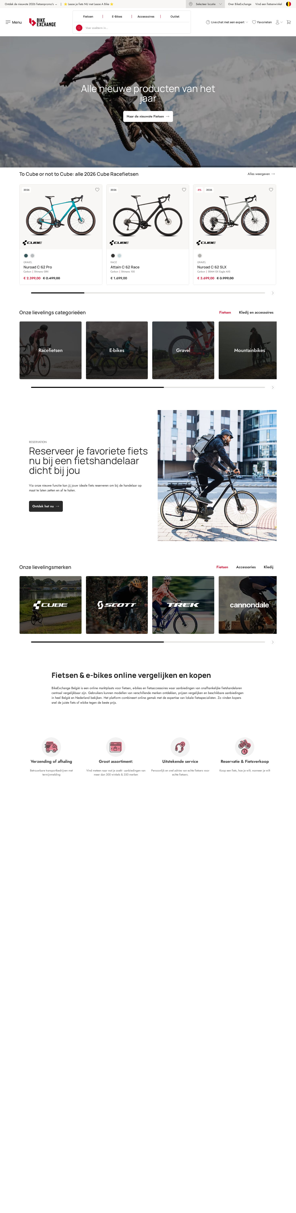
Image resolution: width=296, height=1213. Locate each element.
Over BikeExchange (239, 4)
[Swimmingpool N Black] (26, 255)
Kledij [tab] (268, 567)
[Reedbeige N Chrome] (200, 255)
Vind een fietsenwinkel (268, 4)
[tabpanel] (148, 355)
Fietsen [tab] (225, 312)
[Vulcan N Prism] (32, 255)
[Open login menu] (279, 22)
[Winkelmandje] (288, 22)
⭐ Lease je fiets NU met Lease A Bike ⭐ (88, 4)
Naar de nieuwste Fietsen (145, 116)
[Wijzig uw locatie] (288, 4)
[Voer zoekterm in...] (79, 28)
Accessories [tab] (246, 567)
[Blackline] (113, 255)
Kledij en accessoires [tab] (256, 312)
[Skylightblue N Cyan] (119, 255)
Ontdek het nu (43, 506)
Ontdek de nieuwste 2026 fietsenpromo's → (31, 4)
